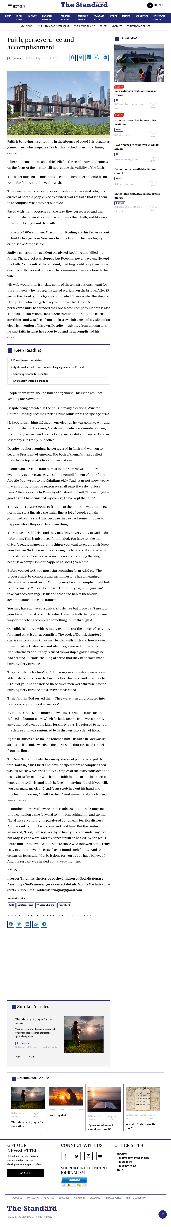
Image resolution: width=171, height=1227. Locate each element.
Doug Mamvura (59, 1110)
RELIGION (126, 16)
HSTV (105, 26)
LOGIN (160, 5)
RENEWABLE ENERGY (159, 18)
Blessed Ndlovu (124, 207)
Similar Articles (33, 1006)
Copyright (79, 1198)
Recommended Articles (33, 1078)
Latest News (129, 37)
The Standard (124, 1162)
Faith (11, 905)
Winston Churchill (45, 905)
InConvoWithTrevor (140, 26)
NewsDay (28, 26)
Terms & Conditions (136, 1198)
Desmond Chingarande (127, 160)
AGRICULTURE (142, 16)
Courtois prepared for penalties (30, 374)
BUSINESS (32, 16)
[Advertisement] (58, 969)
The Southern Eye (86, 26)
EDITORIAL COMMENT (47, 18)
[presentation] (18, 1058)
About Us (17, 1198)
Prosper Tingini (35, 58)
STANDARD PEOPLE (83, 18)
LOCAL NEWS (19, 18)
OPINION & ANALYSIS (65, 18)
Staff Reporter (123, 135)
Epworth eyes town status (27, 360)
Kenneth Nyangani (125, 184)
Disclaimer (95, 1198)
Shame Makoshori (125, 104)
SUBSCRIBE (26, 1173)
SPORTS (113, 16)
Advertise (49, 1198)
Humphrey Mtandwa (27, 1047)
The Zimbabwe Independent (55, 26)
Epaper (118, 26)
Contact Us (33, 1198)
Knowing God (57, 1115)
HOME (8, 16)
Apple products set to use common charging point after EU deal (48, 367)
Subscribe (64, 1198)
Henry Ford (64, 905)
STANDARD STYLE (99, 18)
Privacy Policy (113, 1198)
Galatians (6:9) (25, 905)
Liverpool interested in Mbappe (30, 381)
